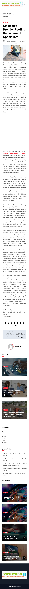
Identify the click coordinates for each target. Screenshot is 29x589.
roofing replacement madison (14, 153)
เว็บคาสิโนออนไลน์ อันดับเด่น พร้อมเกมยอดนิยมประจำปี (15, 469)
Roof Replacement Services (11, 43)
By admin (8, 41)
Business (4, 434)
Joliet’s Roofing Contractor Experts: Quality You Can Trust (13, 414)
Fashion (4, 436)
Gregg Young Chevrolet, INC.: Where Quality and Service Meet (12, 392)
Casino (5, 492)
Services (5, 22)
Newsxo (11, 586)
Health (3, 438)
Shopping (4, 442)
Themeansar (17, 586)
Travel (3, 445)
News (3, 440)
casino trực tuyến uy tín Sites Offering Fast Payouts (14, 454)
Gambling (6, 552)
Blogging (4, 432)
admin (19, 346)
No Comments (21, 41)
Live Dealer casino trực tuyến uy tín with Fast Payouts (14, 459)
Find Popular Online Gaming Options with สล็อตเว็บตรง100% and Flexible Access (15, 464)
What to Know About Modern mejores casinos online (14, 474)
